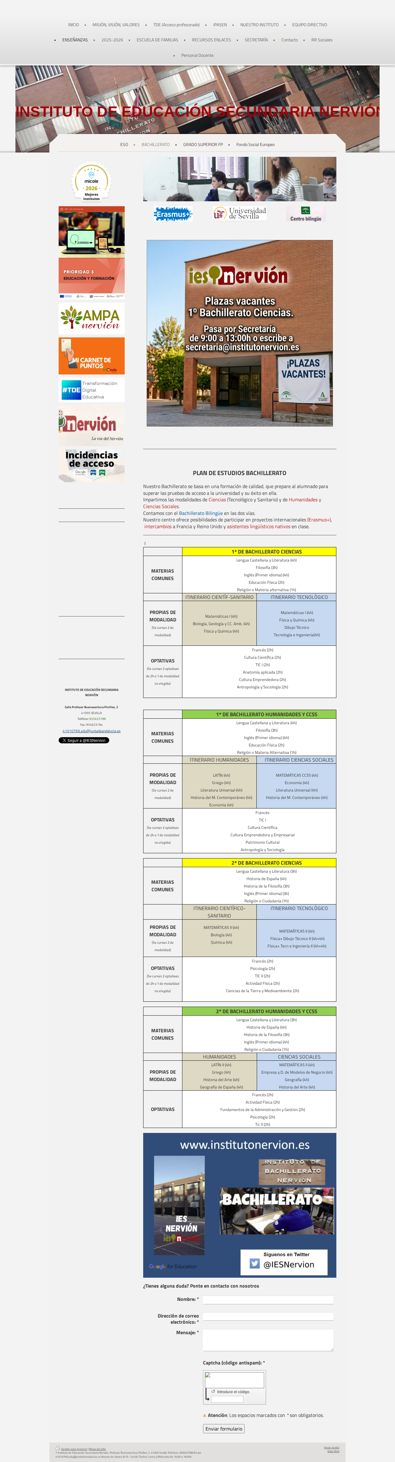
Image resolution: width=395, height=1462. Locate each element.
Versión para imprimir (74, 1449)
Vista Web (333, 1451)
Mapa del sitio (97, 1449)
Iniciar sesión (331, 1447)
